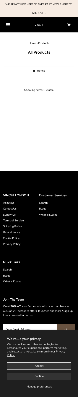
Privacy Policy (12, 244)
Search (43, 203)
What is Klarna (48, 215)
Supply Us (9, 215)
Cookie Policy (11, 238)
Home (32, 43)
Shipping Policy (12, 226)
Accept (39, 366)
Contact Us (9, 209)
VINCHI (39, 25)
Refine (40, 71)
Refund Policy (11, 232)
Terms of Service (13, 221)
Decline (39, 376)
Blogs (42, 209)
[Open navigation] (8, 24)
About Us (8, 203)
